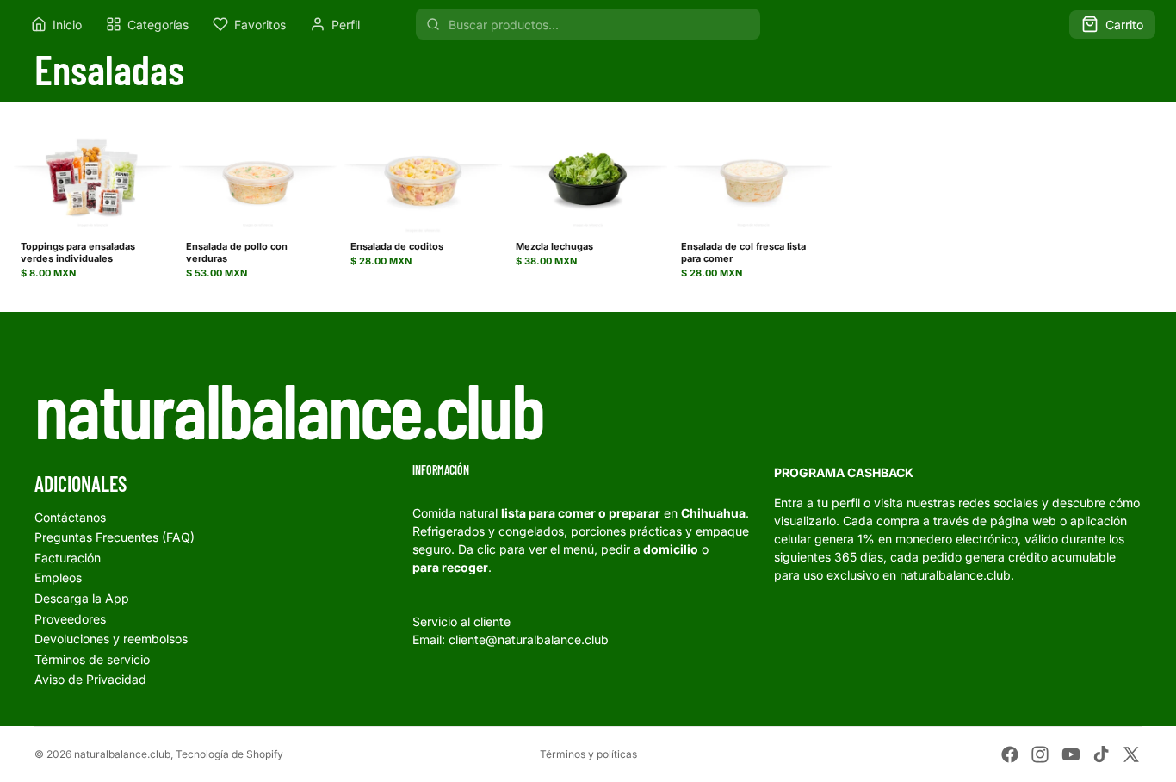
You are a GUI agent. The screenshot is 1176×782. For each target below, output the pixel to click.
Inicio (67, 24)
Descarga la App (81, 598)
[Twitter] (1131, 754)
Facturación (67, 557)
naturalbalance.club (122, 754)
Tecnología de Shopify (229, 754)
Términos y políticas (588, 754)
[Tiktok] (1101, 754)
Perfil (345, 24)
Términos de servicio (92, 659)
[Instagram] (1040, 754)
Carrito (1124, 24)
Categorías (158, 24)
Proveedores (70, 618)
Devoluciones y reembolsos (111, 638)
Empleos (58, 577)
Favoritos (260, 24)
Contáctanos (70, 517)
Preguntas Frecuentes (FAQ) (114, 537)
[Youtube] (1071, 754)
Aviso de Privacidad (90, 679)
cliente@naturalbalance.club (529, 639)
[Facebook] (1010, 754)
